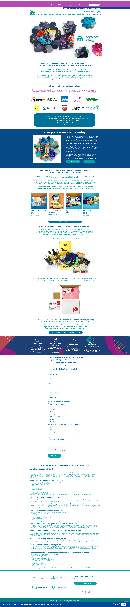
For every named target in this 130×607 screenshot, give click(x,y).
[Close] (128, 604)
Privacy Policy (59, 604)
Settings (116, 604)
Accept (123, 604)
